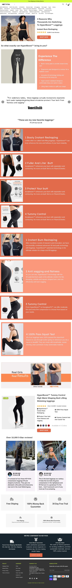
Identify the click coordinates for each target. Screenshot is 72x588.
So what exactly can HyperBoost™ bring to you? (24, 46)
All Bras (40, 10)
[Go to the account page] (66, 4)
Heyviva (35, 582)
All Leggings (37, 7)
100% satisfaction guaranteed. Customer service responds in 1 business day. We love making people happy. (36, 548)
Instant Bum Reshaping (47, 29)
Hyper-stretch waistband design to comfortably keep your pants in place (51, 82)
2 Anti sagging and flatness (42, 271)
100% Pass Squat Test (61, 411)
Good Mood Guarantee (36, 542)
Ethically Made (60, 542)
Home (16, 10)
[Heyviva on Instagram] (32, 579)
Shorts (54, 7)
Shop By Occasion (4, 10)
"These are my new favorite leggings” (36, 120)
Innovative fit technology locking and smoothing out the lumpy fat (51, 76)
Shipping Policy (5, 566)
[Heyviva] (6, 4)
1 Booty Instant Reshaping (42, 137)
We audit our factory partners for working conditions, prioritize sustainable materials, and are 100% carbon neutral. (60, 548)
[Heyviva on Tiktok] (34, 579)
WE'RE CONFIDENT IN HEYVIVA (36, 536)
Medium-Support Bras (35, 11)
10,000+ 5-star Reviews (52, 32)
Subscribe (67, 570)
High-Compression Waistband (29, 8)
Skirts (1, 8)
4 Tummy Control (36, 214)
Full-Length (44, 7)
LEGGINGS (21, 7)
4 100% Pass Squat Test (40, 334)
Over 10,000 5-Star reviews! (19, 437)
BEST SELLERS (13, 7)
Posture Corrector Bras (5, 11)
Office (21, 10)
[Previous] (2, 101)
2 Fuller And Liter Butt (39, 163)
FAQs (17, 566)
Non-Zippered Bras (12, 13)
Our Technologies (49, 13)
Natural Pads (41, 8)
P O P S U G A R (36, 123)
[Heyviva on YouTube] (37, 579)
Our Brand (41, 13)
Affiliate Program (19, 577)
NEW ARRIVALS (4, 7)
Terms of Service (5, 572)
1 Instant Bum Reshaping (41, 239)
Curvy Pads (48, 8)
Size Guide (18, 568)
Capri (49, 7)
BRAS (25, 10)
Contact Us (18, 575)
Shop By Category (33, 10)
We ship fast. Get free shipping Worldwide (12, 548)
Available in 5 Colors (59, 426)
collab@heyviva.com (39, 568)
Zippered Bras (3, 13)
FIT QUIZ (28, 13)
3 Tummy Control (36, 304)
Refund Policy (5, 568)
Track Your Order (19, 572)
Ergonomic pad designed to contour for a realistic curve (54, 70)
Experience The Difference (47, 58)
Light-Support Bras (45, 11)
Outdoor (12, 10)
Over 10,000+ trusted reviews (57, 406)
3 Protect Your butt (37, 188)
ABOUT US (34, 13)
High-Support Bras (23, 11)
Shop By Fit (7, 8)
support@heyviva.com (33, 567)
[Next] (15, 4)
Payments (18, 570)
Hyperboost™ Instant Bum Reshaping (42, 411)
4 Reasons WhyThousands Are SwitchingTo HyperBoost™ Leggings (50, 22)
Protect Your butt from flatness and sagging (43, 418)
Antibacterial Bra (48, 10)
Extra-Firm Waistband (16, 8)
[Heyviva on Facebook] (30, 579)
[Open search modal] (63, 4)
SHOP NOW (44, 37)
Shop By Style (29, 7)
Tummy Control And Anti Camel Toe (62, 418)
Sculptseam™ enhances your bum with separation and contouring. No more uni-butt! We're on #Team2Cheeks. (45, 167)
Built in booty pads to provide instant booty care (53, 65)
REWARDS (21, 13)
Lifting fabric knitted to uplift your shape (53, 86)
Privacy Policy (5, 570)
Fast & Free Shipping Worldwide (12, 545)
